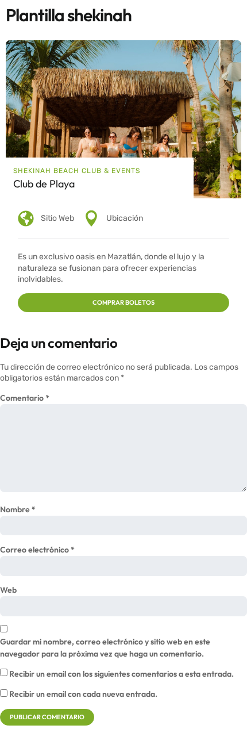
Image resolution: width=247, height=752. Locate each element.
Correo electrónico (37, 549)
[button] (123, 302)
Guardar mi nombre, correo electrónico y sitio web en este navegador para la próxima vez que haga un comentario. (105, 647)
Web (8, 590)
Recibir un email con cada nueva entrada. (83, 694)
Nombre (18, 509)
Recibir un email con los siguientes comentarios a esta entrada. (121, 674)
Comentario (24, 398)
